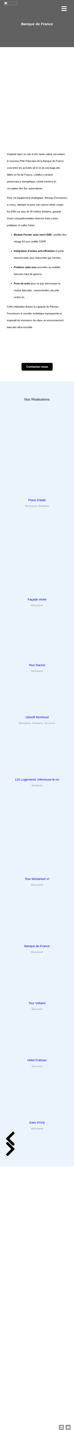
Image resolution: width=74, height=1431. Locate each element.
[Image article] (37, 492)
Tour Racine (37, 665)
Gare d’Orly (37, 1122)
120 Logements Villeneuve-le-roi (37, 779)
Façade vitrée (37, 599)
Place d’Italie (37, 500)
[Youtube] (68, 1427)
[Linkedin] (61, 1427)
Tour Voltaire (37, 1003)
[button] (10, 1135)
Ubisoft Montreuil (37, 717)
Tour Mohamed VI (37, 879)
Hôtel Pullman (37, 1060)
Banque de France (37, 946)
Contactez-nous (37, 366)
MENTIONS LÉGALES (16, 1425)
